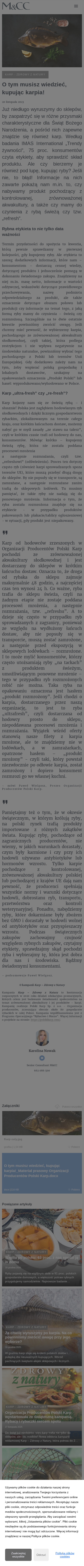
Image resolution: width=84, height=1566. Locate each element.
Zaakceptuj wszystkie (18, 1555)
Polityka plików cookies (64, 1555)
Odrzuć (41, 1554)
